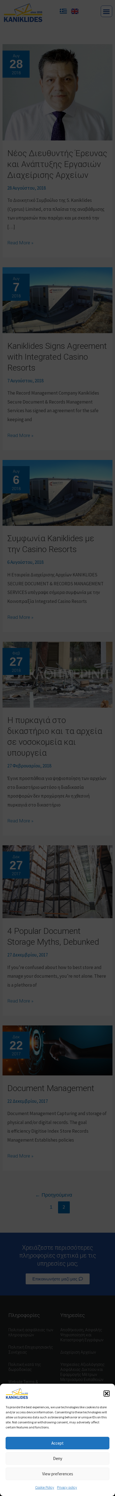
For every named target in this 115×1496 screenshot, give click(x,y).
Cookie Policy (44, 1488)
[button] (106, 1393)
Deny (57, 1458)
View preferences (57, 1473)
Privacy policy (67, 1488)
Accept (57, 1443)
